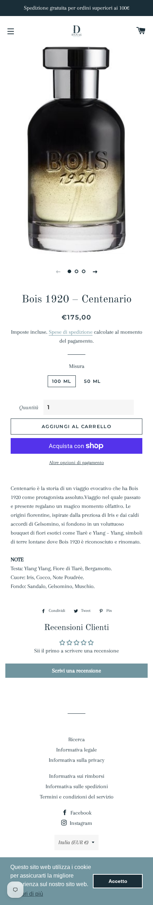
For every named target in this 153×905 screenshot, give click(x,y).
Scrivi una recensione (76, 670)
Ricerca (76, 739)
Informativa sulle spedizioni (77, 786)
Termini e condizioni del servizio (77, 797)
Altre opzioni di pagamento (76, 462)
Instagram (80, 823)
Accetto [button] (118, 881)
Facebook (80, 813)
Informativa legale (76, 750)
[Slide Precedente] (58, 271)
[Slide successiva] (95, 271)
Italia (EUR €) (73, 842)
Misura (76, 366)
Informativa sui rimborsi (76, 776)
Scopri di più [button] (27, 894)
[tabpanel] (76, 150)
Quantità (28, 407)
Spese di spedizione (71, 332)
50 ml (92, 381)
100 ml (62, 381)
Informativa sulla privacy (77, 760)
